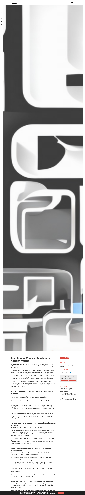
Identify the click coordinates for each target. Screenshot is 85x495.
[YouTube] (1, 21)
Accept (61, 493)
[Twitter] (1, 15)
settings (53, 493)
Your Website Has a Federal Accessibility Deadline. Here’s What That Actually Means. (68, 395)
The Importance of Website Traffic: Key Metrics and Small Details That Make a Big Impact (68, 390)
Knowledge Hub (63, 366)
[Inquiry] (1, 24)
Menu (71, 2)
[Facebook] (1, 9)
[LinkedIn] (1, 18)
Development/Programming (66, 365)
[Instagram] (1, 12)
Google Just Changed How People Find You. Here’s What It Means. (67, 398)
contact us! (68, 380)
